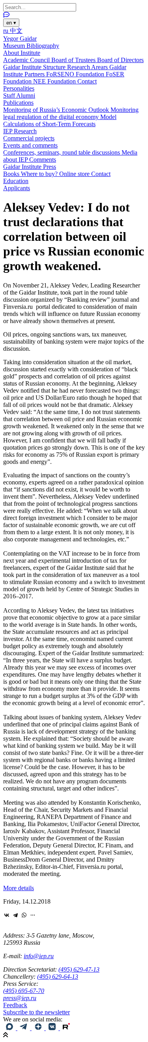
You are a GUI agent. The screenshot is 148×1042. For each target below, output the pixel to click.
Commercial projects (28, 138)
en (11, 23)
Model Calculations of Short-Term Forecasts (59, 120)
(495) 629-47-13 (78, 969)
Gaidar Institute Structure (35, 67)
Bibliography (42, 45)
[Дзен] (39, 1028)
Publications (18, 102)
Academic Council (27, 60)
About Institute (21, 52)
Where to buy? (40, 173)
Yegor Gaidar (20, 38)
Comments (42, 159)
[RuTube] (66, 1028)
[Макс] (10, 1028)
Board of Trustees (74, 60)
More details (18, 888)
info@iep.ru (39, 956)
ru (6, 30)
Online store (75, 173)
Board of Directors (120, 60)
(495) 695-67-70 (23, 990)
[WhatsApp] (24, 915)
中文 (16, 30)
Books (12, 173)
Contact (87, 81)
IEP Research (20, 131)
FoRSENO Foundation (76, 74)
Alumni (25, 95)
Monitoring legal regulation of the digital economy (71, 113)
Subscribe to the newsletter (36, 1012)
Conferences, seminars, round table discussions (62, 152)
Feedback (15, 1005)
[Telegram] (15, 915)
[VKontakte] (6, 915)
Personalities (18, 88)
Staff (9, 95)
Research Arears (88, 67)
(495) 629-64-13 (57, 976)
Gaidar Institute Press (29, 166)
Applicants (16, 188)
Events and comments (30, 145)
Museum (14, 45)
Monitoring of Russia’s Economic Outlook (57, 109)
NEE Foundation (55, 81)
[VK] (53, 1028)
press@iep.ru (19, 998)
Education (15, 181)
